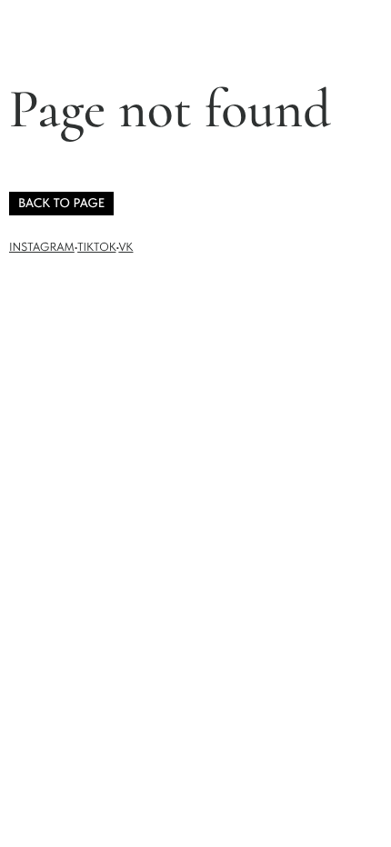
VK (125, 247)
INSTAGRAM (42, 247)
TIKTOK (96, 247)
